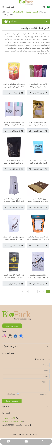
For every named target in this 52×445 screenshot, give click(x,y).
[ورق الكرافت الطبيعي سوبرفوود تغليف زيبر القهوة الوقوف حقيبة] (38, 185)
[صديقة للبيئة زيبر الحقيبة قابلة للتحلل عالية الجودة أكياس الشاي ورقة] (38, 147)
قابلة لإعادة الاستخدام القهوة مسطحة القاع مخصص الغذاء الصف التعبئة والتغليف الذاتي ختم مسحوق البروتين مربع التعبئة (14, 123)
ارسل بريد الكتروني (40, 93)
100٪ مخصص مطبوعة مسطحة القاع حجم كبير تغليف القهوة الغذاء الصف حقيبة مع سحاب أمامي (38, 276)
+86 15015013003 (9, 418)
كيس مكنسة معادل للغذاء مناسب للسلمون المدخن (38, 123)
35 (27, 291)
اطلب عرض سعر (12, 326)
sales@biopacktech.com (12, 421)
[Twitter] (10, 336)
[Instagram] (4, 336)
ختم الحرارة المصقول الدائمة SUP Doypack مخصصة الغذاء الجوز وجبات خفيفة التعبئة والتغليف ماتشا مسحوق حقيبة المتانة (38, 238)
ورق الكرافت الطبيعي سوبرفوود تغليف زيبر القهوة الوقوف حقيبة (38, 200)
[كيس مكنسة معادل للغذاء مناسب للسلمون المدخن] (38, 109)
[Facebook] (21, 336)
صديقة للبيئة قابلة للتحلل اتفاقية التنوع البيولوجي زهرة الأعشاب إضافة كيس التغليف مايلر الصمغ (14, 162)
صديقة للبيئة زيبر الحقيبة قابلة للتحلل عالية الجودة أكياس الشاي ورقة (38, 162)
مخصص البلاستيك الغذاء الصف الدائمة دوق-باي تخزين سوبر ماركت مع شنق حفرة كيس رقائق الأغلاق (14, 85)
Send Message (12, 401)
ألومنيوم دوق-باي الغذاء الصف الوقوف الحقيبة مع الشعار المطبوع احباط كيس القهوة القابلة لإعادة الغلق (14, 238)
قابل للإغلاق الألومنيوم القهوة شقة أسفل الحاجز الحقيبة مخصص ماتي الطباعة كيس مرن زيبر (14, 276)
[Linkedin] (15, 336)
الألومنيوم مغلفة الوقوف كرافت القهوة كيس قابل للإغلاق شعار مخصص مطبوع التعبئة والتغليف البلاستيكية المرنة (38, 85)
